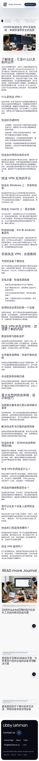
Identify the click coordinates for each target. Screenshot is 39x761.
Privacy (13, 755)
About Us (6, 755)
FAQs (26, 740)
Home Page (8, 740)
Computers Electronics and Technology (30, 20)
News (18, 740)
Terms (20, 755)
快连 (19, 85)
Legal (25, 755)
